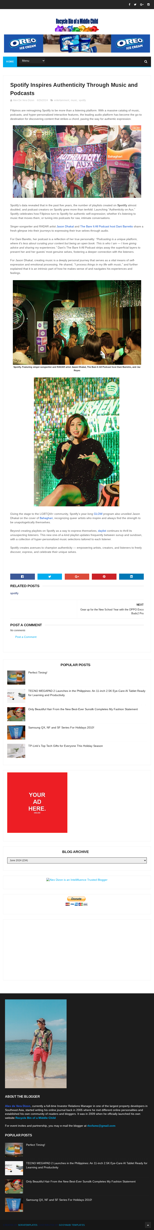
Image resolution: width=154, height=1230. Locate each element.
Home (10, 61)
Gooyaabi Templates (72, 1225)
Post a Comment (25, 636)
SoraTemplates (27, 1225)
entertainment (61, 100)
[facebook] (129, 4)
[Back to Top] (148, 1225)
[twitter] (135, 4)
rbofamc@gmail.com (101, 1125)
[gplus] (142, 4)
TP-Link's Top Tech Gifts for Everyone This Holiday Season (65, 745)
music (74, 100)
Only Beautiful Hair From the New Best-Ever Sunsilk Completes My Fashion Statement (83, 709)
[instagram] (148, 4)
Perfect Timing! (37, 672)
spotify (82, 100)
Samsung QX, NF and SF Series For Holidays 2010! (61, 727)
